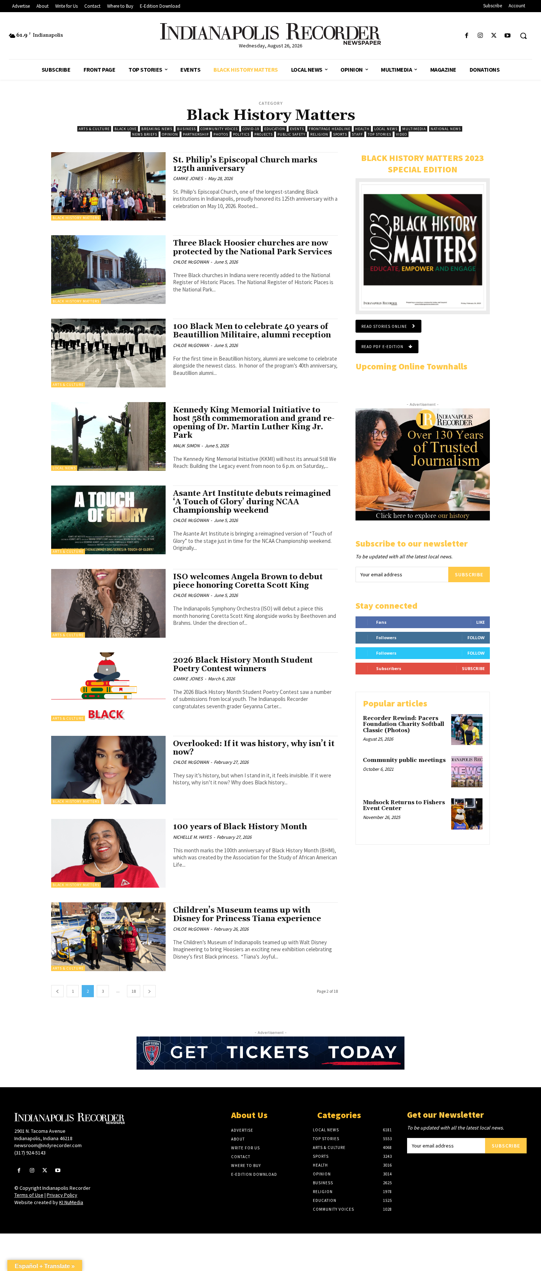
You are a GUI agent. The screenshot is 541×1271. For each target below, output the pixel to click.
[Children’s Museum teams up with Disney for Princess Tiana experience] (108, 936)
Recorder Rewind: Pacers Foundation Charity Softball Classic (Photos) (403, 724)
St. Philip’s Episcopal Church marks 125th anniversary (245, 164)
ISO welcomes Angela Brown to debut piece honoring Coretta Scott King (248, 581)
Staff (357, 134)
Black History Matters (76, 217)
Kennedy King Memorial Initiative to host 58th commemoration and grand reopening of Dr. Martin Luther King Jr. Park (254, 422)
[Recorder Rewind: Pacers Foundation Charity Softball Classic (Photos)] (466, 729)
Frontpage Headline (329, 128)
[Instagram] (480, 36)
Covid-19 (251, 128)
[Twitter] (494, 36)
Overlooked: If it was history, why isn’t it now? (254, 748)
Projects (263, 134)
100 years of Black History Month (240, 827)
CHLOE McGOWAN (191, 262)
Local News (385, 128)
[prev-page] (57, 991)
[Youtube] (508, 36)
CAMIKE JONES (188, 178)
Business (186, 128)
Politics (241, 134)
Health (362, 128)
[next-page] (149, 991)
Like (480, 622)
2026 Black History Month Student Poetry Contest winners (243, 665)
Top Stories (379, 134)
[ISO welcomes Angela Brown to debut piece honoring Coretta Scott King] (108, 603)
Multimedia (414, 128)
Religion (319, 134)
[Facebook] (466, 36)
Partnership (196, 134)
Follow (476, 637)
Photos (220, 134)
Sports (340, 134)
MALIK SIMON (186, 446)
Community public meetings (404, 760)
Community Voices (219, 128)
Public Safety (291, 134)
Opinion (170, 134)
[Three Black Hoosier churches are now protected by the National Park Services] (108, 269)
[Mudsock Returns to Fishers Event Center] (466, 814)
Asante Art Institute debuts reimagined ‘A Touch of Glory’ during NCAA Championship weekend (252, 502)
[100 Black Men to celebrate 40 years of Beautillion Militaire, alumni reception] (108, 353)
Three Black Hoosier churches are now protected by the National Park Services (252, 248)
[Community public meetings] (466, 771)
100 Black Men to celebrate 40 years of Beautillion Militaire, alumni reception (252, 331)
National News (446, 128)
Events (297, 128)
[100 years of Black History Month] (108, 853)
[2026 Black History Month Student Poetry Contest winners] (108, 686)
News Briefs (144, 134)
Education (274, 128)
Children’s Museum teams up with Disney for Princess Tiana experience (247, 915)
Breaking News (156, 128)
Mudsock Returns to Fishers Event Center (404, 805)
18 (133, 991)
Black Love (125, 128)
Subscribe (469, 574)
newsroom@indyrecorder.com (48, 1145)
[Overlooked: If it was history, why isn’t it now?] (108, 770)
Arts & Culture (94, 128)
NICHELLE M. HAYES (192, 837)
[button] (523, 35)
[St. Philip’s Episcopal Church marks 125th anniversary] (108, 186)
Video (401, 134)
